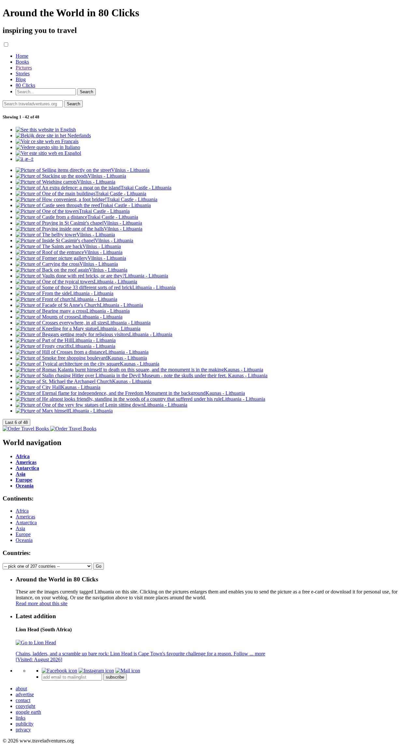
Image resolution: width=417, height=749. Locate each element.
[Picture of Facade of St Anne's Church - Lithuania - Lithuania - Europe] (79, 305)
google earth (28, 712)
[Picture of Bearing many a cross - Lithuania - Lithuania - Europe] (73, 311)
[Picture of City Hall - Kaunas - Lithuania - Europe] (58, 387)
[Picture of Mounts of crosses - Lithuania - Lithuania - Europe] (69, 317)
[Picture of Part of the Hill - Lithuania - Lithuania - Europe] (66, 340)
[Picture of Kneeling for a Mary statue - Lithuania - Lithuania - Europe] (78, 328)
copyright (25, 706)
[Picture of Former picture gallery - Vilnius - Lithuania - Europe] (71, 258)
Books (22, 62)
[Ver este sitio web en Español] (48, 153)
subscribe (115, 677)
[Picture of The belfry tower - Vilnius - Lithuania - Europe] (65, 234)
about (21, 688)
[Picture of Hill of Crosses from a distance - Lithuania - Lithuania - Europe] (82, 352)
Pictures (24, 67)
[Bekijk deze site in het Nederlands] (53, 135)
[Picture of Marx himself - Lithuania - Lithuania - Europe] (64, 410)
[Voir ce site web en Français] (47, 141)
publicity (25, 724)
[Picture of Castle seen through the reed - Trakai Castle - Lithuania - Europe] (83, 205)
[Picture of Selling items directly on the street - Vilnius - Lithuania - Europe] (83, 170)
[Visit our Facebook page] (59, 670)
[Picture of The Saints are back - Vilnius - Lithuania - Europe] (68, 246)
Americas (25, 516)
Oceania (24, 540)
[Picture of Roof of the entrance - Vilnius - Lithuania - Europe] (69, 252)
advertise (25, 694)
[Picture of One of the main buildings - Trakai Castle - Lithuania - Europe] (81, 193)
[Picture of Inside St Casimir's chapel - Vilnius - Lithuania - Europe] (74, 240)
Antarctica (26, 522)
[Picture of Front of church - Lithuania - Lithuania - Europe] (66, 299)
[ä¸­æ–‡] (25, 159)
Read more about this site (41, 603)
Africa (22, 511)
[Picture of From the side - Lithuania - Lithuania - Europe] (64, 293)
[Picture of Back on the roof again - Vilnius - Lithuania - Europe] (71, 270)
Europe (23, 534)
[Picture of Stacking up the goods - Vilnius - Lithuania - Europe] (71, 176)
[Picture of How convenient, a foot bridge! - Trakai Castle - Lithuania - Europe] (86, 199)
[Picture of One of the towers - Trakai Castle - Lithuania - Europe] (73, 211)
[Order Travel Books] (49, 428)
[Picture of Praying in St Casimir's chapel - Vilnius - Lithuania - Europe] (79, 223)
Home (22, 56)
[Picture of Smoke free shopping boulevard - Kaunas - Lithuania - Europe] (81, 358)
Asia (20, 528)
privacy (23, 729)
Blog (21, 79)
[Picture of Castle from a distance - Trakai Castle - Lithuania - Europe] (77, 217)
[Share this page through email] (127, 670)
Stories (23, 73)
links (20, 718)
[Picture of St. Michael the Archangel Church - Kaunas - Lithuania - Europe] (83, 381)
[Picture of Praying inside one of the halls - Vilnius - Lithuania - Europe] (79, 229)
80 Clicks (25, 85)
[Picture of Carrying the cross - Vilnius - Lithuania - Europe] (67, 264)
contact (23, 700)
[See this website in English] (46, 129)
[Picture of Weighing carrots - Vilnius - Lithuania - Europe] (65, 182)
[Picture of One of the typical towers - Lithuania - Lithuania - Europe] (76, 281)
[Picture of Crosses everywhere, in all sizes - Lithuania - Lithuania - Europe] (83, 322)
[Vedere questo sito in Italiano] (48, 147)
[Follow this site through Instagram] (96, 670)
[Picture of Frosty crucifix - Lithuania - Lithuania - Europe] (65, 346)
